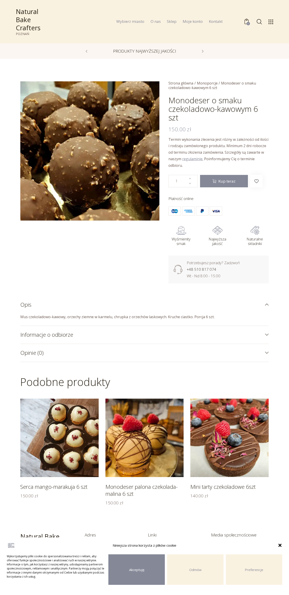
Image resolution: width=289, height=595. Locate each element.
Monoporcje (207, 83)
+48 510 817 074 (201, 269)
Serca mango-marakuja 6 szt (53, 486)
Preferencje (254, 569)
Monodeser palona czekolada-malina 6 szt (141, 490)
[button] (280, 545)
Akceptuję (136, 569)
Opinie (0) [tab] (32, 352)
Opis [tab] (25, 304)
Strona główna (180, 83)
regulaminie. (192, 158)
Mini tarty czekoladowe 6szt (223, 486)
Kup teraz (226, 181)
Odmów (195, 569)
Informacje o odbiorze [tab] (46, 334)
